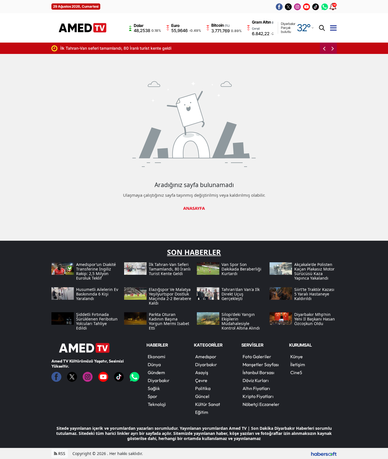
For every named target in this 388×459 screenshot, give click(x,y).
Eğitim (201, 412)
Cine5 (296, 372)
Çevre (201, 380)
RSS (61, 453)
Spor (152, 396)
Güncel (202, 396)
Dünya (154, 364)
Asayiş (201, 372)
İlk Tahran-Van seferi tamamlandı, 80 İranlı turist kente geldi (101, 48)
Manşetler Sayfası (261, 364)
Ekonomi (156, 356)
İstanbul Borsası (258, 372)
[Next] (332, 48)
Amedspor (205, 356)
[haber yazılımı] (324, 453)
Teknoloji (157, 404)
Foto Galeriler (257, 356)
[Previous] (324, 48)
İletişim (297, 364)
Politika (202, 388)
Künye (296, 356)
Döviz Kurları (256, 380)
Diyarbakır (159, 380)
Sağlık (154, 388)
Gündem (156, 372)
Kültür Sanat (207, 404)
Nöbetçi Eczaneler (261, 404)
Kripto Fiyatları (258, 396)
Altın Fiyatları (256, 388)
